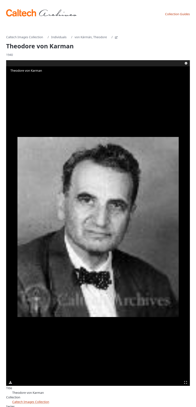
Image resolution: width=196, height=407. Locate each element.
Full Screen (186, 382)
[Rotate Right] (19, 76)
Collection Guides (177, 14)
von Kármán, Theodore (91, 37)
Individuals (59, 37)
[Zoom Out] (15, 76)
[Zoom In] (11, 76)
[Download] (10, 382)
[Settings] (186, 63)
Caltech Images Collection (24, 37)
